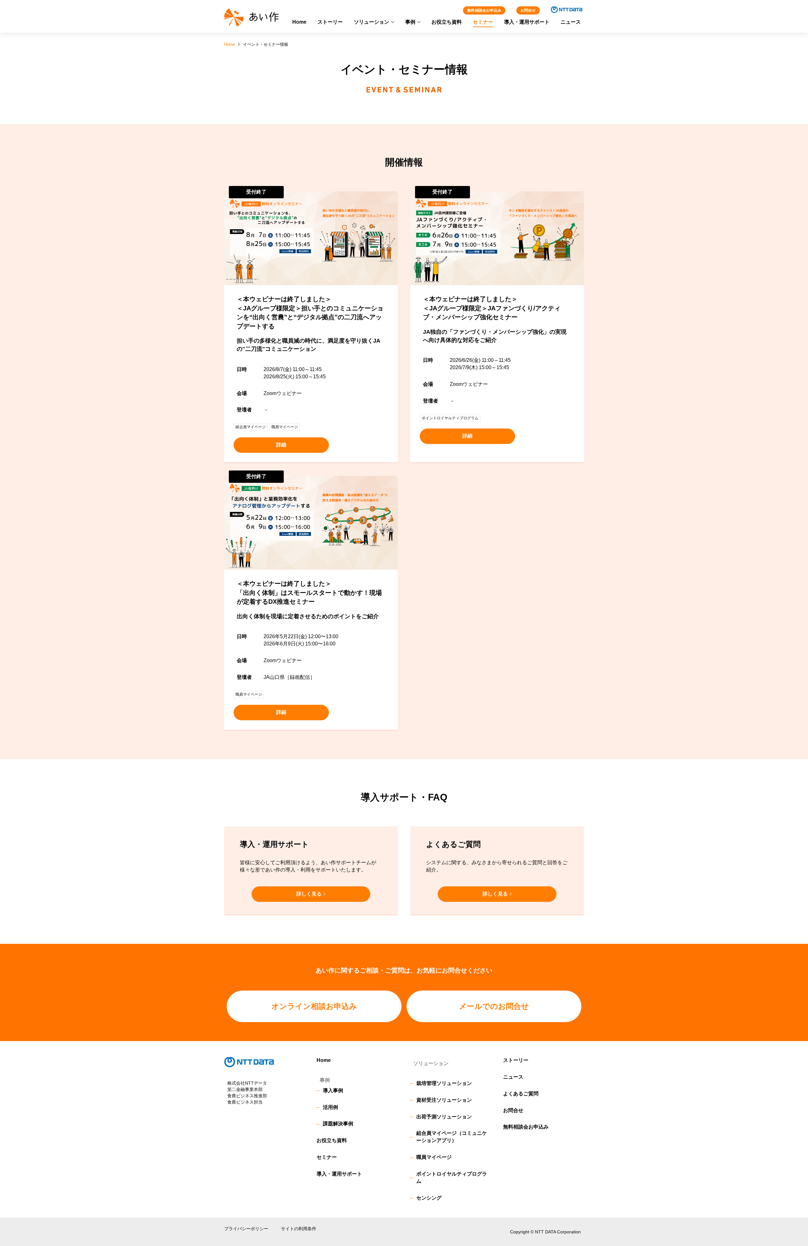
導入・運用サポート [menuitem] (527, 22)
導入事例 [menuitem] (333, 1090)
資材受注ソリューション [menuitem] (444, 1100)
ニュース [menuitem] (571, 22)
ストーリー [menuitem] (330, 22)
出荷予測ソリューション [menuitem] (444, 1116)
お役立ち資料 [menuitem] (446, 22)
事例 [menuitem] (410, 22)
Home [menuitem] (299, 22)
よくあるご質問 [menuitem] (520, 1093)
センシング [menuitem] (429, 1198)
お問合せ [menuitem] (513, 1110)
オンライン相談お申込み (314, 1006)
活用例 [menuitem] (330, 1107)
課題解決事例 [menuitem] (338, 1123)
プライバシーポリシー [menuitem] (246, 1228)
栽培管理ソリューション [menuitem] (444, 1083)
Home (229, 44)
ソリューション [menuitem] (371, 22)
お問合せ (528, 10)
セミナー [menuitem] (483, 22)
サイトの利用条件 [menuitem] (298, 1228)
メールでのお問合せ (494, 1006)
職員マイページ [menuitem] (434, 1157)
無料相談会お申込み (484, 10)
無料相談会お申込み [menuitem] (526, 1126)
